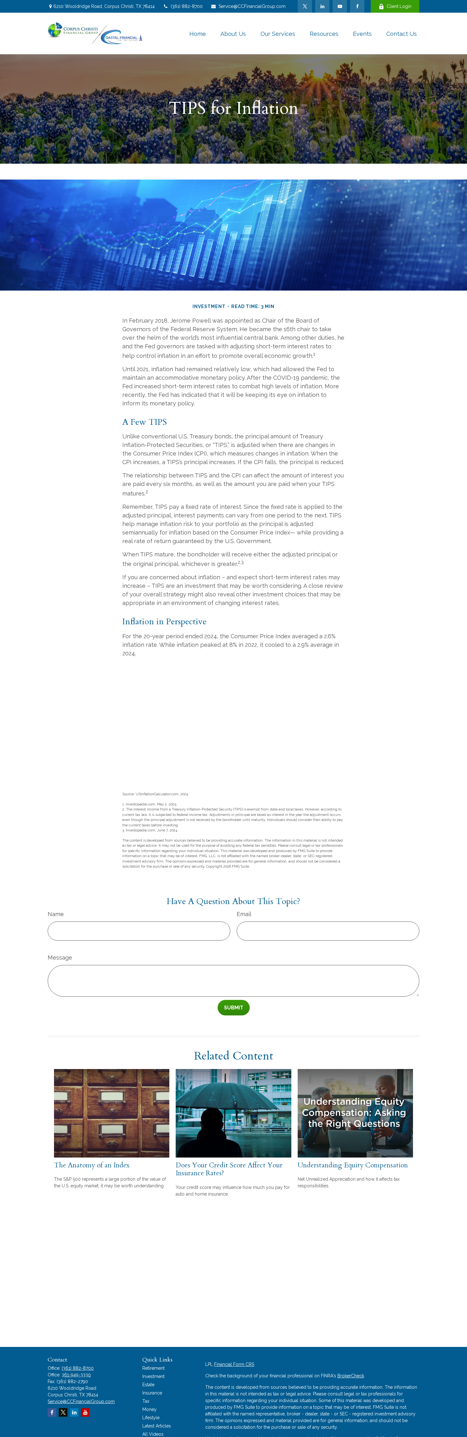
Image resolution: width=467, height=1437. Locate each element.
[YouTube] (340, 6)
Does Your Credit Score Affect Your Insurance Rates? (229, 1169)
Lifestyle (150, 1417)
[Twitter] (305, 6)
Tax (145, 1401)
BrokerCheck (350, 1375)
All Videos (153, 1434)
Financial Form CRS (234, 1364)
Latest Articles (156, 1425)
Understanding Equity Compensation (353, 1165)
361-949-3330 (76, 1374)
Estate (148, 1384)
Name (56, 914)
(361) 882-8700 (187, 6)
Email (244, 914)
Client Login (399, 6)
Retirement (153, 1368)
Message (60, 957)
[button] (197, 33)
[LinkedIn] (322, 6)
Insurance (152, 1392)
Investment (153, 1376)
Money (149, 1409)
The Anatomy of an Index (92, 1165)
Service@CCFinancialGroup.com (252, 6)
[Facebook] (357, 6)
